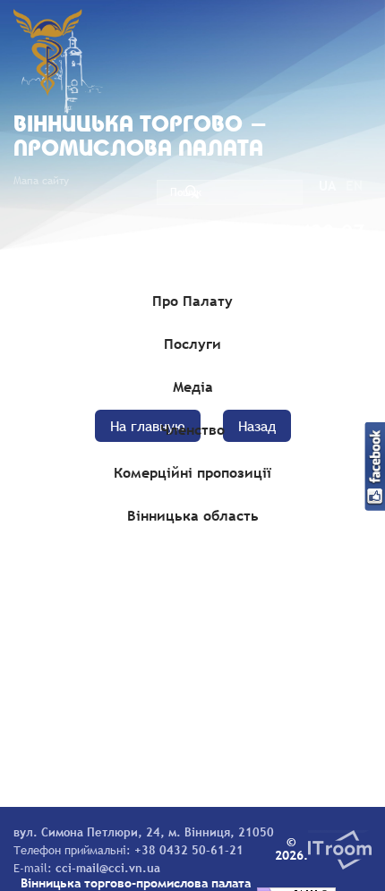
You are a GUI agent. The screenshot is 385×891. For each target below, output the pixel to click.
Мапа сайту (41, 180)
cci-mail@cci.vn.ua (108, 868)
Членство (192, 429)
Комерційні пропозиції (192, 472)
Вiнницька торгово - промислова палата (140, 138)
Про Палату (192, 300)
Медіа (193, 386)
